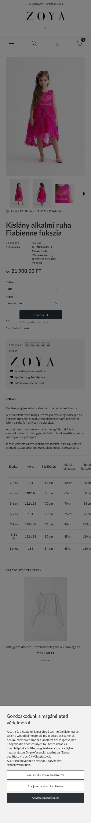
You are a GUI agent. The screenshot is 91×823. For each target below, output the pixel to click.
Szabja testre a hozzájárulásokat (45, 786)
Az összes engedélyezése (45, 797)
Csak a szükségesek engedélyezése (45, 774)
